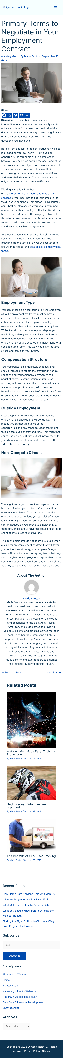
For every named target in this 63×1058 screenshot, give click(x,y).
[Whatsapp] (9, 115)
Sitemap (46, 1051)
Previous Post (11, 672)
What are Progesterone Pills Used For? (25, 899)
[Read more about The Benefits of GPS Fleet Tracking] (31, 835)
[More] (27, 115)
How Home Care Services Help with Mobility (29, 893)
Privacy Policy (32, 1051)
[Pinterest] (21, 115)
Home (6, 980)
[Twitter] (15, 115)
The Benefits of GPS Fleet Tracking (31, 856)
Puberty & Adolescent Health (20, 996)
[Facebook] (4, 115)
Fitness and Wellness (15, 974)
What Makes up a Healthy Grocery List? (26, 905)
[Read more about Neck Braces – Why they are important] (31, 783)
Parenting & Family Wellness (19, 991)
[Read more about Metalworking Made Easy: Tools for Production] (31, 719)
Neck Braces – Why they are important (26, 806)
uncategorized (9, 56)
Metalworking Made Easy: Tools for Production (31, 753)
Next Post (54, 672)
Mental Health (11, 985)
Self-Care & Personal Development (23, 1002)
